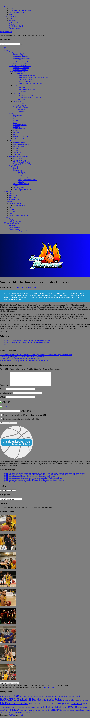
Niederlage (27, 707)
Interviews (12, 20)
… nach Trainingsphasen (21, 58)
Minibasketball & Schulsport (19, 156)
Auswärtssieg (62, 696)
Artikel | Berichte (10, 16)
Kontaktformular (14, 227)
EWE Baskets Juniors (33, 703)
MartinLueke (32, 287)
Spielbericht (56, 709)
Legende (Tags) (18, 54)
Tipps (11, 219)
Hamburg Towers (45, 355)
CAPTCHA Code (27, 411)
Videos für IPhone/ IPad (21, 136)
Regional (7, 191)
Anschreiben (22, 176)
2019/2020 (28, 696)
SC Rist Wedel (43, 710)
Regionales (12, 24)
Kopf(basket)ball (19, 142)
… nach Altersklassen (20, 60)
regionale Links (14, 199)
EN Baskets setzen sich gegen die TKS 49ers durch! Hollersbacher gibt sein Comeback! (34, 480)
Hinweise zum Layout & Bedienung (21, 231)
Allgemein (8, 201)
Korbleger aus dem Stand (26, 76)
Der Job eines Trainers (21, 144)
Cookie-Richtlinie (49, 687)
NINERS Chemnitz (36, 707)
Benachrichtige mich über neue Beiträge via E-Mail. (21, 419)
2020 (32, 696)
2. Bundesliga (4, 696)
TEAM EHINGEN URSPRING (71, 710)
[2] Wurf (16, 85)
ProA (63, 355)
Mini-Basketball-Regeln (21, 162)
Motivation (17, 152)
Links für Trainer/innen (21, 184)
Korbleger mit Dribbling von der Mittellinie (33, 78)
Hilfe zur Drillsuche (20, 64)
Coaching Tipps (18, 188)
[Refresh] (3, 407)
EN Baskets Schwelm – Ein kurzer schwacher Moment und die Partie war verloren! (33, 478)
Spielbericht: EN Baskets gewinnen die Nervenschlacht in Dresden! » (24, 361)
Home (6, 48)
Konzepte (21, 182)
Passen (15, 131)
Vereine (11, 193)
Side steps (21, 103)
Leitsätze (16, 148)
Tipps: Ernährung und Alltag (19, 215)
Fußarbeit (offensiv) (20, 125)
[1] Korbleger (18, 74)
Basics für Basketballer (17, 12)
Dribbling (16, 121)
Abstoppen (21, 109)
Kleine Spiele (17, 158)
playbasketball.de (6, 32)
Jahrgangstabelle (23, 178)
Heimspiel (77, 703)
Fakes (15, 123)
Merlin (21, 715)
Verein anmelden (19, 205)
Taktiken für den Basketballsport (20, 10)
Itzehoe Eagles (10, 707)
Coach (6, 6)
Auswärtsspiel (8, 355)
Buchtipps (12, 211)
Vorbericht (68, 355)
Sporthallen (13, 195)
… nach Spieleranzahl (20, 56)
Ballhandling (17, 115)
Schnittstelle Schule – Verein (23, 164)
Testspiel (83, 710)
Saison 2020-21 (24, 710)
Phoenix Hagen (14, 28)
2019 (2, 355)
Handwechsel (22, 99)
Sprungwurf (22, 91)
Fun (10, 207)
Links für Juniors (15, 221)
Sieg (48, 710)
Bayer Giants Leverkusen (68, 700)
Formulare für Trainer (25, 174)
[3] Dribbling (17, 93)
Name (2, 389)
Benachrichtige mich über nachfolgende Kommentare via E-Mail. (25, 415)
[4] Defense (17, 101)
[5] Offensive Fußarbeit (21, 107)
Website (2, 397)
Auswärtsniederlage (50, 696)
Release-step (22, 105)
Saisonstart (31, 710)
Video (11, 14)
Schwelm (37, 710)
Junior (6, 217)
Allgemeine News (15, 22)
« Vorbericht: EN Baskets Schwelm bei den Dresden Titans (20, 359)
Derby (78, 700)
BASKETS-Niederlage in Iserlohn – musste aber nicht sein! (25, 482)
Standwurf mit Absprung (26, 89)
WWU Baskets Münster (30, 713)
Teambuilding (18, 154)
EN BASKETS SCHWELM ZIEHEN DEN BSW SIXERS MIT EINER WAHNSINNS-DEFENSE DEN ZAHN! (45, 474)
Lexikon (12, 209)
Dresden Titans (84, 700)
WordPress (11, 715)
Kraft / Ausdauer (19, 129)
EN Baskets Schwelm (16, 26)
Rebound (16, 133)
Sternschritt (21, 111)
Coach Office (13, 166)
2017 (11, 696)
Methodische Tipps (19, 160)
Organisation (17, 170)
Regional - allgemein (19, 357)
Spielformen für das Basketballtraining (26, 62)
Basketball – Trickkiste (21, 68)
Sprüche (16, 150)
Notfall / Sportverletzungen (22, 190)
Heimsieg (68, 703)
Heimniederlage (58, 703)
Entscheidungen (18, 146)
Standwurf (21, 87)
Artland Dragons (38, 696)
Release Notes (14, 229)
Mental (11, 140)
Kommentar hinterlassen (35, 357)
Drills (11, 8)
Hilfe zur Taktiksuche (20, 70)
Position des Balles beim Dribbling (30, 97)
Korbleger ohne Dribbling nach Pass (30, 83)
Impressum (12, 225)
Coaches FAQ (18, 186)
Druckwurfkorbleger (25, 79)
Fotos (40, 703)
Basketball (53, 699)
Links (11, 213)
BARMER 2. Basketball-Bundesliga (26, 355)
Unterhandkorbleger (25, 81)
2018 (16, 696)
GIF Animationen (19, 138)
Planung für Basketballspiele (27, 180)
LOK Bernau (19, 707)
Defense (16, 117)
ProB (76, 706)
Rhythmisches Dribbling (26, 95)
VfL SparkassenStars (6, 713)
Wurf (15, 134)
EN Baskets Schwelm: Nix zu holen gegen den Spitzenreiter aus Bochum (29, 476)
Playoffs (64, 707)
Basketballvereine (15, 203)
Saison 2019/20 (11, 710)
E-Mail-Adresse (6, 393)
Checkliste (21, 172)
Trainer (88, 710)
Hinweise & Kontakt (11, 223)
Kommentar (5, 385)
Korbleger (16, 127)
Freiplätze (12, 197)
